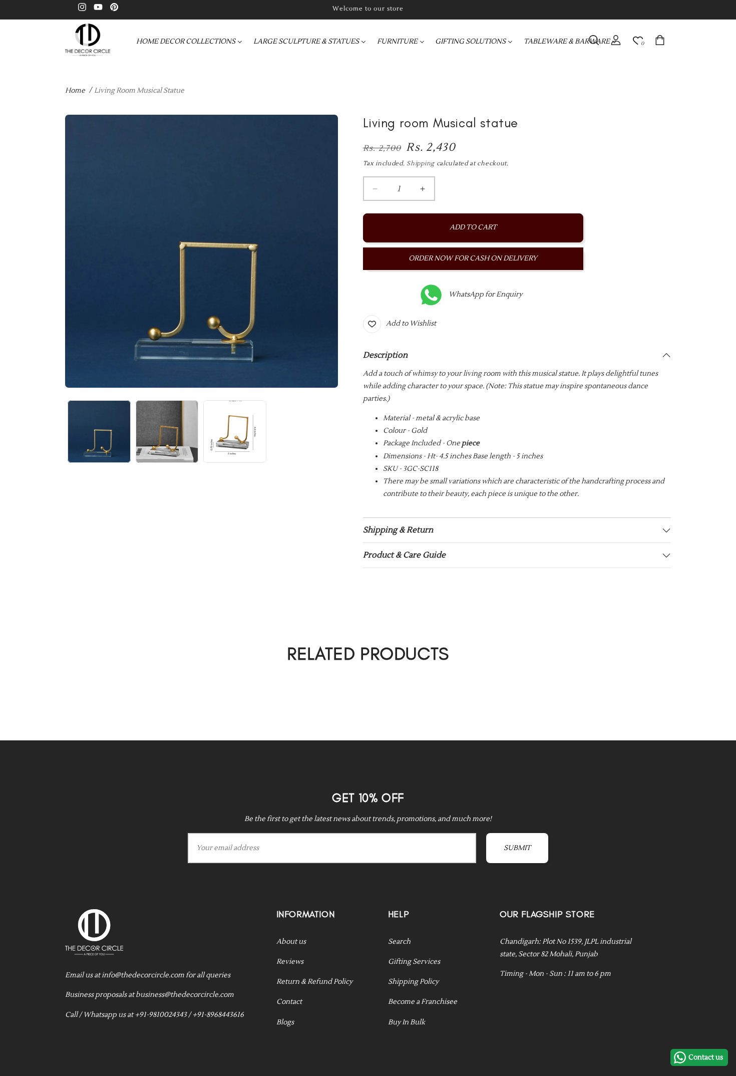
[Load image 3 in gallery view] (234, 431)
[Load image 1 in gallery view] (99, 431)
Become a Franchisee (422, 1001)
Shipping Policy (413, 981)
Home (75, 90)
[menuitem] (189, 42)
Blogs (285, 1021)
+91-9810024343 (161, 1014)
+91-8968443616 (218, 1014)
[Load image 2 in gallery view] (167, 431)
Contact (289, 1001)
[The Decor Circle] (87, 40)
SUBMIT (517, 848)
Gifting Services (414, 961)
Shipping (421, 163)
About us (291, 941)
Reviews (289, 961)
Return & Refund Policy (314, 981)
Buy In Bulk (406, 1021)
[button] (594, 40)
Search (399, 941)
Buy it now (473, 258)
